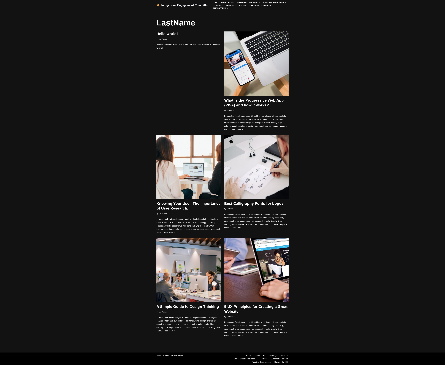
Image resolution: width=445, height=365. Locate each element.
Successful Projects (236, 5)
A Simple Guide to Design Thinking (187, 306)
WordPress (178, 355)
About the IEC (227, 2)
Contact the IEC (220, 8)
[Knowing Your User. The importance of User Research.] (188, 167)
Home (215, 2)
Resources (218, 5)
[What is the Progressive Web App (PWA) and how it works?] (256, 63)
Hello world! (167, 34)
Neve (158, 355)
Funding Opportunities (260, 5)
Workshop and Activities (274, 2)
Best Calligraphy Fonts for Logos (254, 203)
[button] (259, 2)
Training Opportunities (278, 355)
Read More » (237, 129)
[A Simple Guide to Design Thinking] (188, 270)
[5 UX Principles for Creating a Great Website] (256, 270)
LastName (163, 39)
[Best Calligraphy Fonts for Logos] (256, 167)
